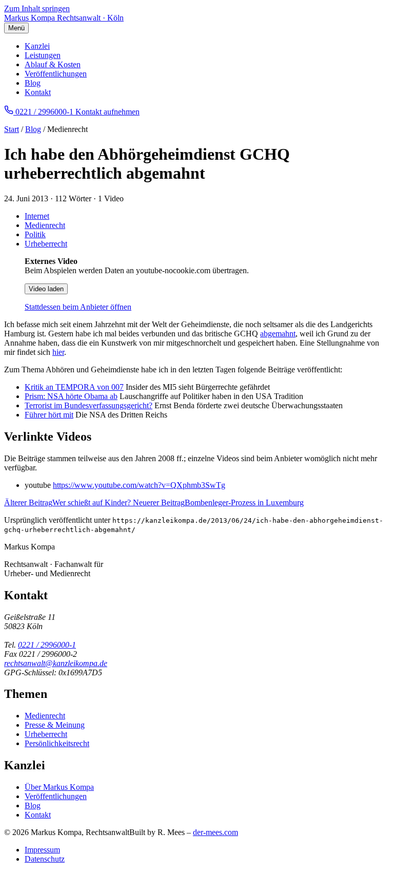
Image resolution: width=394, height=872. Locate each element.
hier (58, 352)
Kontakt (38, 92)
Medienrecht (45, 225)
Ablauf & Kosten (53, 64)
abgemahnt (278, 333)
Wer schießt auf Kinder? (68, 502)
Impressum (42, 849)
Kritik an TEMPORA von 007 (74, 387)
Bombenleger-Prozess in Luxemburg (218, 502)
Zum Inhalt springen (37, 8)
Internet (37, 216)
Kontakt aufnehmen (107, 111)
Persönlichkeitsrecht (57, 743)
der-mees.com (215, 832)
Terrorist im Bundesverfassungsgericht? (88, 405)
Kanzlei (37, 46)
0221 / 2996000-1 (47, 644)
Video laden (46, 289)
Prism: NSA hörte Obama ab (71, 396)
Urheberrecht (46, 243)
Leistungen (43, 55)
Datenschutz (45, 859)
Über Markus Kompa (59, 787)
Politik (35, 234)
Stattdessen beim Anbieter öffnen (78, 306)
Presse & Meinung (55, 725)
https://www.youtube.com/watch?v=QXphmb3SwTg (139, 485)
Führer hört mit (49, 414)
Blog (33, 83)
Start (11, 129)
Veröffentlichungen (56, 73)
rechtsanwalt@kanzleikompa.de (55, 663)
